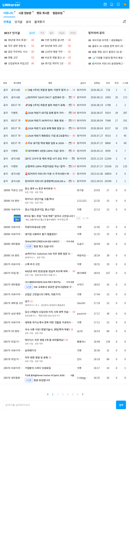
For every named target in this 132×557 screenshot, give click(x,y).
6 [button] (77, 394)
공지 (28, 22)
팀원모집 (57, 13)
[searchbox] (59, 405)
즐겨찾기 (39, 22)
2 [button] (57, 394)
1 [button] (52, 394)
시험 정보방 (24, 13)
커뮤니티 (8, 13)
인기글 (18, 22)
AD (78, 218)
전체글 (7, 22)
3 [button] (62, 394)
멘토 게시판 (43, 13)
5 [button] (72, 394)
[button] (48, 394)
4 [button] (67, 394)
